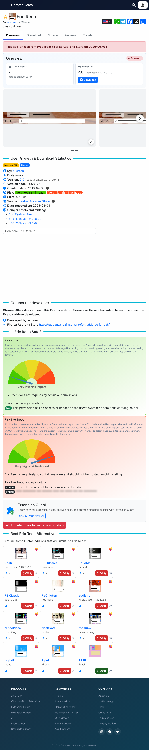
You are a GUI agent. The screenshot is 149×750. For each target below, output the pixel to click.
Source (53, 35)
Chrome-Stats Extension (25, 701)
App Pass (16, 695)
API (13, 717)
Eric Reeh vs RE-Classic (25, 218)
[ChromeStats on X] (117, 731)
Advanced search (65, 701)
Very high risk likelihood (64, 192)
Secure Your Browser (31, 515)
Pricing (59, 695)
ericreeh (12, 22)
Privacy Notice (107, 723)
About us (103, 695)
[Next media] (140, 118)
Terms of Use (106, 717)
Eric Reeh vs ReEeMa (23, 223)
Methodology (106, 701)
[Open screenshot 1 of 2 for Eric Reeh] (49, 118)
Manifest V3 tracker (66, 712)
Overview (13, 35)
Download (34, 35)
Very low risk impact (30, 192)
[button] (5, 5)
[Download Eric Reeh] (109, 74)
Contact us (104, 712)
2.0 (22, 179)
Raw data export (21, 729)
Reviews (70, 35)
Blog (101, 707)
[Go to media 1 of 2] (72, 151)
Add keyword (62, 729)
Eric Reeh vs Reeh (21, 214)
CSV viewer (62, 717)
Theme (25, 22)
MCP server (18, 723)
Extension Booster (21, 712)
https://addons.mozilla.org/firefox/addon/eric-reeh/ (74, 324)
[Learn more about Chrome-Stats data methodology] (53, 201)
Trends (88, 35)
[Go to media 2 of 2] (76, 151)
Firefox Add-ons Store (34, 201)
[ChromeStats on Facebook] (109, 731)
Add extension (63, 723)
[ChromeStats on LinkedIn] (101, 731)
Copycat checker (65, 707)
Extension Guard (20, 707)
